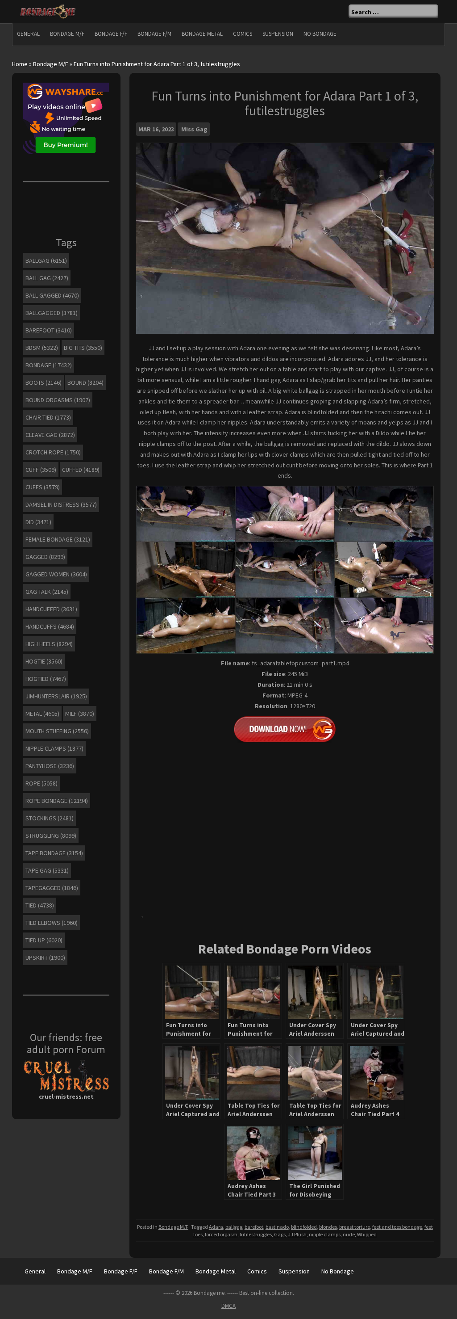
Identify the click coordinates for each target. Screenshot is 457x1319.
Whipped (367, 1234)
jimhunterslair (56, 696)
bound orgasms (57, 400)
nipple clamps (325, 1234)
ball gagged (52, 295)
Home (20, 64)
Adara (216, 1226)
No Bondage (320, 34)
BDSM (41, 348)
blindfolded (304, 1226)
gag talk (46, 592)
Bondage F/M (154, 34)
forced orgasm (221, 1234)
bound (85, 382)
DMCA (228, 1306)
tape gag (47, 870)
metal (42, 714)
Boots (43, 382)
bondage (48, 365)
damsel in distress (61, 504)
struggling (50, 836)
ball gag (46, 278)
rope (41, 783)
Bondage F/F (111, 34)
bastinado (277, 1226)
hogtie (43, 661)
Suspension (277, 34)
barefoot (254, 1226)
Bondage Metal (202, 34)
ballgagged (51, 313)
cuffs (42, 487)
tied (39, 905)
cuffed (81, 470)
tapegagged (51, 888)
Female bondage (57, 539)
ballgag (233, 1226)
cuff (40, 470)
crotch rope (53, 452)
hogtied (45, 679)
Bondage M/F (67, 34)
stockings (49, 818)
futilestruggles (256, 1234)
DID (38, 522)
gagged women (56, 574)
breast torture (354, 1226)
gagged (45, 557)
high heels (49, 644)
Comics (242, 34)
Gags (280, 1234)
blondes (328, 1226)
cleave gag (50, 435)
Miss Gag (194, 129)
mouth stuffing (57, 731)
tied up (43, 940)
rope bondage (56, 801)
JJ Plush (297, 1234)
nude (349, 1234)
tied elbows (51, 923)
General (28, 34)
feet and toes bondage (397, 1226)
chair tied (48, 417)
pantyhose (49, 766)
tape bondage (54, 853)
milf (79, 714)
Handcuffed (51, 609)
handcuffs (49, 626)
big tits (83, 348)
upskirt (45, 958)
